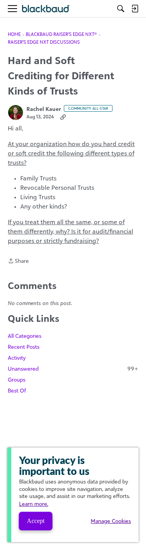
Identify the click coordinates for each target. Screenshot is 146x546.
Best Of (17, 390)
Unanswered (73, 368)
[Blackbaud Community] (46, 8)
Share (18, 261)
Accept (35, 520)
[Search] (121, 8)
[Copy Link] (63, 116)
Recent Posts (23, 346)
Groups (16, 379)
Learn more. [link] (33, 503)
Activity (17, 357)
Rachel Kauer (43, 108)
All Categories (24, 335)
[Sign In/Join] (135, 8)
